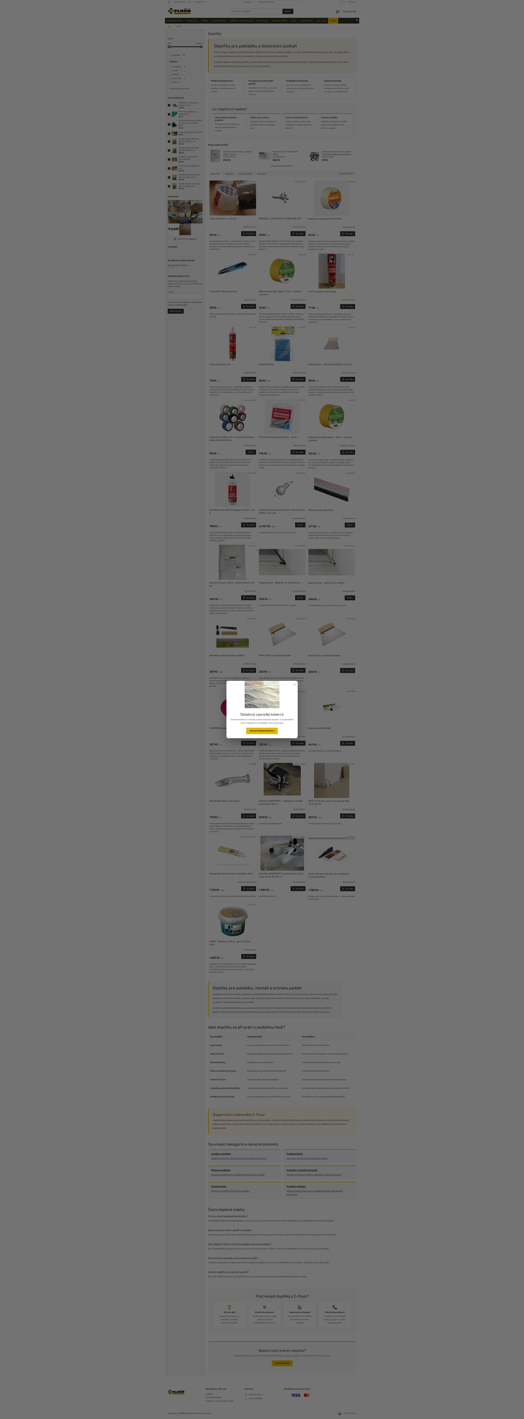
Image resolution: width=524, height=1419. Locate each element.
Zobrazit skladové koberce (262, 730)
